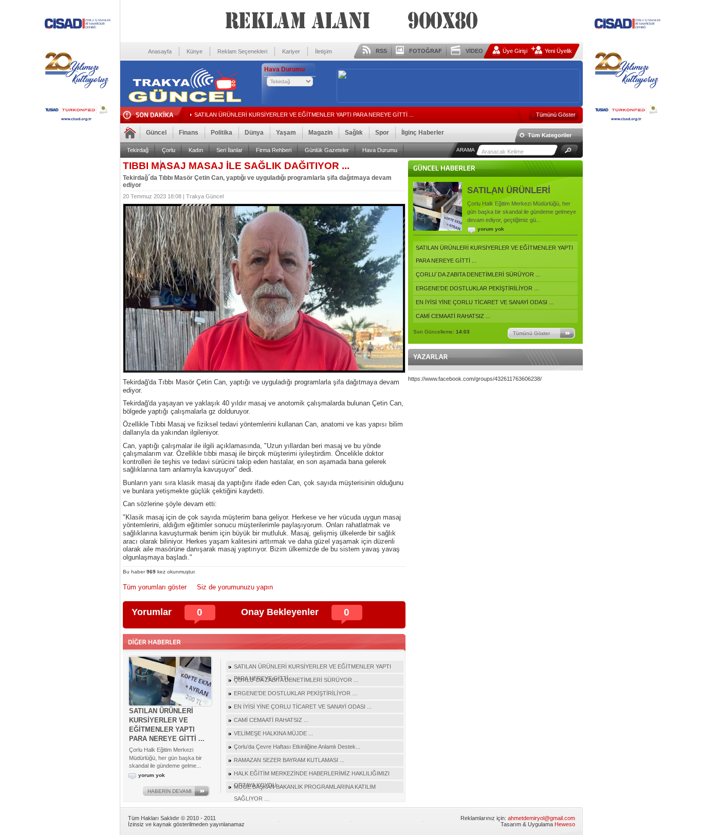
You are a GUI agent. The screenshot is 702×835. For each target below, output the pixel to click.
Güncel (156, 132)
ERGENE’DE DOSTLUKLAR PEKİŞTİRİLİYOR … (478, 288)
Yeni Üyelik (558, 51)
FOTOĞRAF (425, 51)
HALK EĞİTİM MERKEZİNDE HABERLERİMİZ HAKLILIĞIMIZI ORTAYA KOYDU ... (312, 775)
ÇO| (199, 115)
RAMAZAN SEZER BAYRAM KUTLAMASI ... (289, 760)
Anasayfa (160, 51)
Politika (221, 132)
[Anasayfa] (184, 101)
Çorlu (168, 150)
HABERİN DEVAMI (169, 791)
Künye (194, 51)
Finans (188, 132)
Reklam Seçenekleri (242, 51)
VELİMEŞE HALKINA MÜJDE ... (273, 733)
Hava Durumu (379, 150)
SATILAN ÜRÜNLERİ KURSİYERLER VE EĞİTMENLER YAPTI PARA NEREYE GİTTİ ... (494, 254)
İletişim (323, 51)
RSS (381, 51)
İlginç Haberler (422, 132)
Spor (382, 132)
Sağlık (354, 132)
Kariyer (291, 51)
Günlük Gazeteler (327, 150)
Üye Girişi (515, 51)
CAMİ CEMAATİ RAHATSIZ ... (453, 316)
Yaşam (286, 132)
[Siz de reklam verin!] (76, 124)
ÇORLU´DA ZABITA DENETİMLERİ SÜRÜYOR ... (478, 274)
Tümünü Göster (556, 115)
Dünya (254, 132)
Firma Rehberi (273, 150)
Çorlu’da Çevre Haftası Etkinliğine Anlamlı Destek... (297, 747)
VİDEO (474, 51)
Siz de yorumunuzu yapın (235, 587)
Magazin (320, 132)
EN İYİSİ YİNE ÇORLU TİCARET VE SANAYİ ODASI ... (484, 302)
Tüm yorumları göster (155, 587)
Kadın (196, 150)
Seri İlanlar (229, 150)
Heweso (565, 824)
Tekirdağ (138, 150)
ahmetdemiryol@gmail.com (541, 818)
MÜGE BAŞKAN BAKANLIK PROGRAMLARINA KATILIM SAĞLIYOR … (305, 788)
